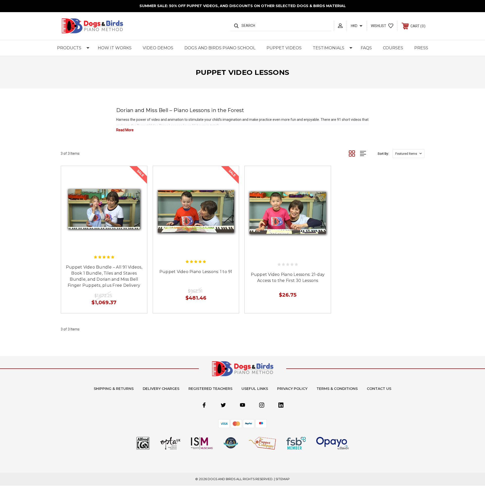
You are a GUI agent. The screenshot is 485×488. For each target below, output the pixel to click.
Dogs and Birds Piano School (219, 48)
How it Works (115, 48)
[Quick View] (98, 245)
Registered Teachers (210, 388)
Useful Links (254, 388)
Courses (393, 48)
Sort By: (383, 154)
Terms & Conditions (337, 388)
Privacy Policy (292, 388)
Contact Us (379, 388)
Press (421, 48)
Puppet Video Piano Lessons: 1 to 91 (195, 271)
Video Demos (158, 48)
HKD (354, 26)
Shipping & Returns (114, 388)
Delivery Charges (161, 388)
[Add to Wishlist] (109, 245)
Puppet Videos (284, 48)
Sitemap (283, 479)
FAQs (366, 48)
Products (69, 48)
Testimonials (328, 48)
